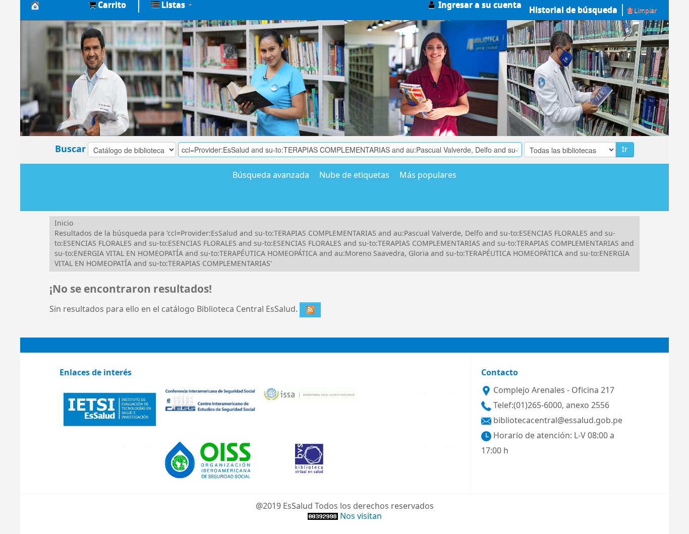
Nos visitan (361, 516)
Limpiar (645, 10)
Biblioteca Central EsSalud (55, 5)
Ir (624, 149)
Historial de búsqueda (573, 10)
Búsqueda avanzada (271, 175)
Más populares (427, 175)
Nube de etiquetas (354, 175)
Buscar (70, 149)
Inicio (63, 223)
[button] (107, 5)
